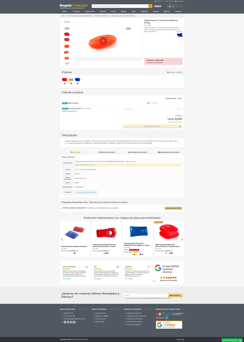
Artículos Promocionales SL (79, 339)
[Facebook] (71, 322)
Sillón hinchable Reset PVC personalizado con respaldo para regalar (167, 246)
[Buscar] (150, 6)
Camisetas (76, 11)
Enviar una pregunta (173, 208)
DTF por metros (100, 319)
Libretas (155, 11)
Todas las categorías (134, 324)
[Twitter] (65, 322)
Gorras (113, 11)
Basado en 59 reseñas (169, 327)
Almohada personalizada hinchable (74, 246)
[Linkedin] (68, 322)
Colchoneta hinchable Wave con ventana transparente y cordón (104, 245)
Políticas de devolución (135, 319)
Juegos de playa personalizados (86, 192)
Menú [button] (64, 11)
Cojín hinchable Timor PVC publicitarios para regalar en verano (137, 244)
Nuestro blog (99, 321)
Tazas (134, 11)
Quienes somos (100, 313)
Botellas (123, 11)
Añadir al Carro (153, 126)
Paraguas (178, 11)
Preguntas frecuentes (134, 313)
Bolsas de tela (90, 11)
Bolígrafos (144, 11)
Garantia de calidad (101, 316)
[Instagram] (74, 322)
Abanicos (167, 11)
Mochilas (103, 11)
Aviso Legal (180, 339)
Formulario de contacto (134, 321)
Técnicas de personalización (136, 316)
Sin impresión (129, 109)
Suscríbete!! (176, 295)
